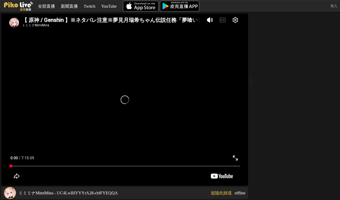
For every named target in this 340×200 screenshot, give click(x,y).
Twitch (89, 6)
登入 (333, 6)
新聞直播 (69, 6)
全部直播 (46, 6)
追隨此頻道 (221, 193)
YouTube (109, 6)
